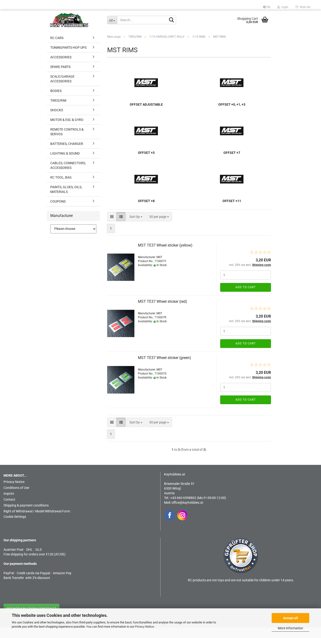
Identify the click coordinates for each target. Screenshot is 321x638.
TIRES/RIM (58, 100)
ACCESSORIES (60, 57)
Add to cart (245, 287)
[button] (266, 7)
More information (290, 628)
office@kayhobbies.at (187, 502)
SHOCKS (56, 110)
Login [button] (284, 7)
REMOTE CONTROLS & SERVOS (67, 132)
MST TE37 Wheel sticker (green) (164, 357)
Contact (9, 499)
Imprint (9, 493)
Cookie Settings (15, 516)
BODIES (56, 91)
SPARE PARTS (60, 67)
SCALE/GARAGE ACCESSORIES (62, 79)
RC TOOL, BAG (61, 177)
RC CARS (56, 38)
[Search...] (171, 20)
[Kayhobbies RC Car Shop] (75, 20)
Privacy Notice (144, 626)
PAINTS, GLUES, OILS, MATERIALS (66, 189)
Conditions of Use (16, 488)
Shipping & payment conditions (26, 505)
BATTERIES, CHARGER (66, 144)
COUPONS (58, 201)
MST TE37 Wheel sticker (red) (162, 301)
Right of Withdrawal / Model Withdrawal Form (37, 511)
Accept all (290, 618)
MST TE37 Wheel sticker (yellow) (165, 245)
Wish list (304, 7)
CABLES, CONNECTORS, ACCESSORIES (68, 165)
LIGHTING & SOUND (65, 153)
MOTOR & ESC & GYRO (66, 120)
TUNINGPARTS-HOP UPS (68, 47)
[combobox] (135, 216)
